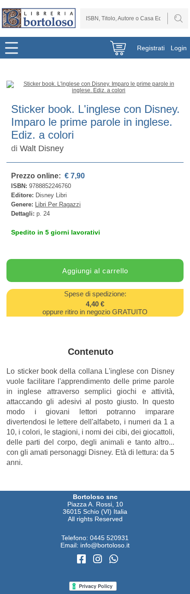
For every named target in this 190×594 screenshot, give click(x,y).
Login (179, 48)
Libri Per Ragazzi (58, 204)
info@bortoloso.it (105, 545)
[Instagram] (99, 559)
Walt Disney (42, 148)
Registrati (151, 48)
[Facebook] (83, 559)
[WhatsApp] (113, 559)
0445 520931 (109, 537)
